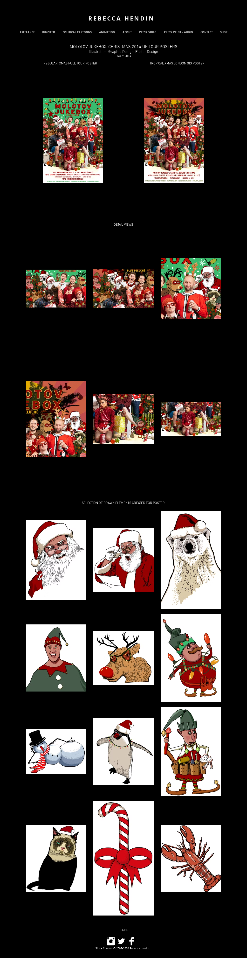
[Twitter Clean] (121, 941)
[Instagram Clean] (111, 941)
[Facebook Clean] (131, 941)
